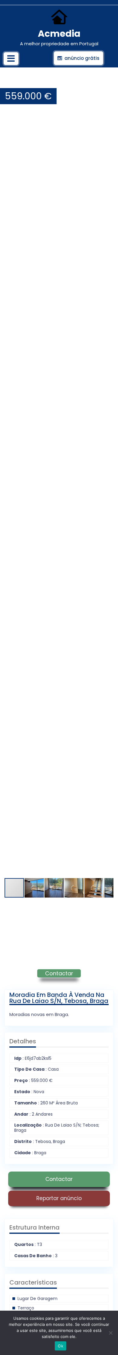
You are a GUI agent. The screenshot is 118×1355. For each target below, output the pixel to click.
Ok (60, 1345)
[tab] (11, 58)
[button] (108, 82)
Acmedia (59, 33)
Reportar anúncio (59, 1198)
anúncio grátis (82, 58)
